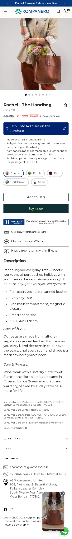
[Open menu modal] (5, 11)
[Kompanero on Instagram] (12, 510)
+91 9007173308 (22, 473)
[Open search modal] (58, 11)
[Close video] (63, 493)
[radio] (13, 173)
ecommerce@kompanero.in (29, 467)
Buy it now (36, 208)
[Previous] (7, 3)
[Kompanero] (32, 11)
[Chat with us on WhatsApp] (64, 531)
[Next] (64, 3)
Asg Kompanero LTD (38, 517)
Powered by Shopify (16, 524)
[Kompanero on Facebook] (5, 510)
